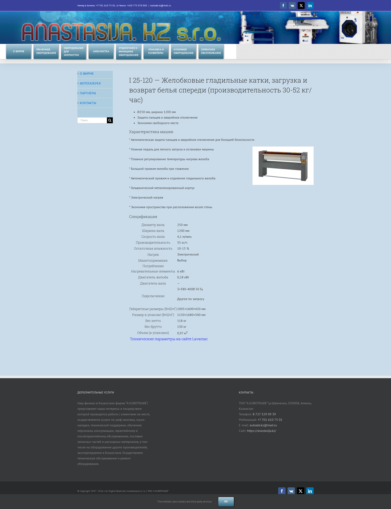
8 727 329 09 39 (264, 414)
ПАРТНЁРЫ (88, 93)
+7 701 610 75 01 (105, 5)
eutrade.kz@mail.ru (160, 5)
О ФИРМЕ (87, 73)
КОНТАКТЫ (88, 103)
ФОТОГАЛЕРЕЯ (90, 83)
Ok (226, 501)
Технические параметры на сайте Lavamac (169, 338)
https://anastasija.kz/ (261, 431)
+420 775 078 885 (137, 5)
